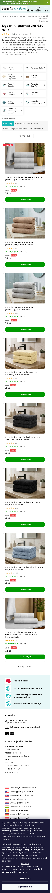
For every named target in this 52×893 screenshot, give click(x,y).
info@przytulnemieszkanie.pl (25, 727)
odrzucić (25, 864)
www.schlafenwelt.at (19, 818)
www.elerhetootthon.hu (21, 806)
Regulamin (10, 762)
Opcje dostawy (12, 750)
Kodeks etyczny (12, 769)
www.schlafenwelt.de (20, 814)
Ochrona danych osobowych (18, 765)
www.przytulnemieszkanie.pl (23, 788)
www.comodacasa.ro (19, 810)
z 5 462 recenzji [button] (22, 34)
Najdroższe (32, 124)
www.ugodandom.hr (19, 803)
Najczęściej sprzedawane (15, 129)
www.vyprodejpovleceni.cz (22, 791)
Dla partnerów (11, 772)
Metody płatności (13, 753)
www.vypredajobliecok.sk (21, 795)
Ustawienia (25, 879)
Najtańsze (20, 124)
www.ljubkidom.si (18, 799)
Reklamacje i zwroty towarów (18, 756)
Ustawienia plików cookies (14, 858)
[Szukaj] (29, 8)
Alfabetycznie (36, 129)
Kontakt (8, 759)
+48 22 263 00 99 (18, 720)
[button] (30, 34)
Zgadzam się (25, 887)
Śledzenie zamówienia (15, 746)
